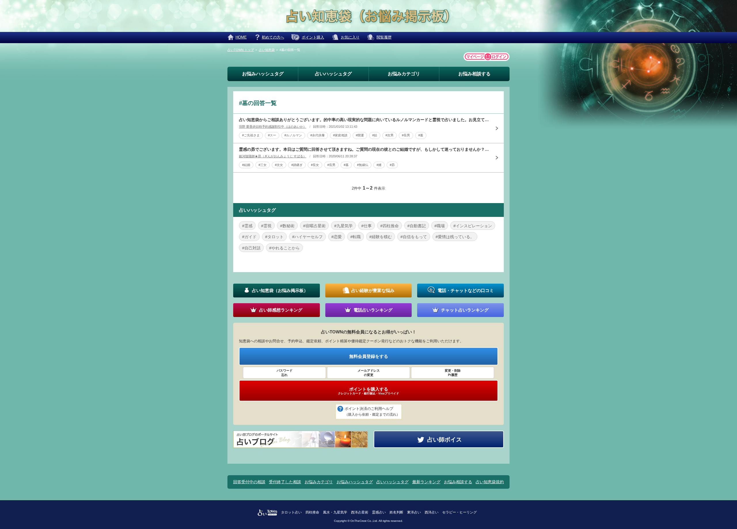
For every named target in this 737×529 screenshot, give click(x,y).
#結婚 (246, 165)
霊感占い (379, 512)
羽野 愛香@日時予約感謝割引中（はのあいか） (272, 126)
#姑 (374, 135)
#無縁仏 (362, 165)
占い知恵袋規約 (490, 482)
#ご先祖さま (251, 135)
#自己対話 (251, 248)
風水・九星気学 (335, 512)
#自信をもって (413, 236)
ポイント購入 (313, 37)
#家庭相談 (340, 135)
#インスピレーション (472, 226)
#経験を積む (380, 236)
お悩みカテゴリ (404, 73)
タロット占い (291, 512)
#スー (272, 135)
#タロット (274, 236)
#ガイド (249, 236)
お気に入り (350, 37)
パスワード (284, 372)
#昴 (392, 165)
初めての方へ (273, 37)
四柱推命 (312, 512)
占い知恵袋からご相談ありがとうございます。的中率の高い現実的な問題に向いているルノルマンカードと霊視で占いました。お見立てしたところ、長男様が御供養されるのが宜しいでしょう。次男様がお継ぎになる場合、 (364, 119)
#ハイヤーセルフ (307, 236)
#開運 (360, 135)
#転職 (355, 236)
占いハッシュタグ (333, 73)
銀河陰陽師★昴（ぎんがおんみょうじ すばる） (272, 156)
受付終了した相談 (285, 482)
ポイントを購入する (368, 391)
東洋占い (414, 512)
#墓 (420, 135)
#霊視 (266, 226)
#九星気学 (343, 226)
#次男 (389, 135)
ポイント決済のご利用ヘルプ (372, 411)
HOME (241, 37)
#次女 (279, 165)
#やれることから (284, 248)
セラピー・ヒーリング (459, 512)
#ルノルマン (293, 135)
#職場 (439, 226)
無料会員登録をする (368, 356)
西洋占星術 (359, 512)
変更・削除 (453, 372)
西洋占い (431, 512)
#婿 (379, 165)
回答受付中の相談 (249, 482)
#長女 (315, 165)
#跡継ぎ (297, 165)
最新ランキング (426, 482)
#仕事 (366, 226)
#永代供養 (317, 135)
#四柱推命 (389, 226)
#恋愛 (336, 236)
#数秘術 (287, 226)
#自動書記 (416, 226)
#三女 (263, 165)
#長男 (406, 135)
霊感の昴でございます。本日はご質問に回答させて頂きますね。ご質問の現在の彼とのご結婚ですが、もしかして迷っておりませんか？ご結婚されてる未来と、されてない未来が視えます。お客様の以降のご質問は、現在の (364, 149)
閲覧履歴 (384, 37)
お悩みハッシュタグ (263, 73)
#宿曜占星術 (314, 226)
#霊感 (247, 226)
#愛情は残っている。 (455, 236)
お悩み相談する (474, 73)
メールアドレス (369, 372)
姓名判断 (396, 512)
